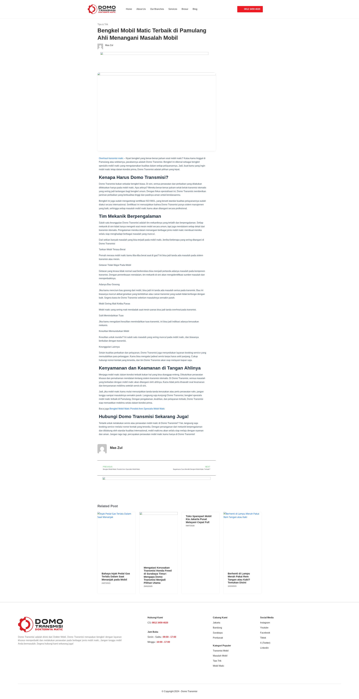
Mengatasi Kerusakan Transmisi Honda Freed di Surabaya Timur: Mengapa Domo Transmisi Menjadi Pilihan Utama (158, 575)
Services (172, 9)
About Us (141, 9)
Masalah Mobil (220, 656)
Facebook (265, 633)
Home (129, 9)
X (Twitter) (265, 643)
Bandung (217, 627)
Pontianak (218, 638)
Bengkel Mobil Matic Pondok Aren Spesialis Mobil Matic (137, 409)
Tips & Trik (102, 24)
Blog (195, 9)
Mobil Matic (218, 666)
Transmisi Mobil (221, 650)
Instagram (265, 622)
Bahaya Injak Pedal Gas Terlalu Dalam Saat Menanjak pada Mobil (116, 576)
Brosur (185, 9)
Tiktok (263, 638)
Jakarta (216, 622)
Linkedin (264, 648)
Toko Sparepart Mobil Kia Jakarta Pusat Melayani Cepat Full (198, 519)
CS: (158, 622)
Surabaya (218, 633)
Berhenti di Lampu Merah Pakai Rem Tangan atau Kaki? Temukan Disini (239, 578)
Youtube (264, 627)
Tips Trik (217, 661)
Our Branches (157, 9)
